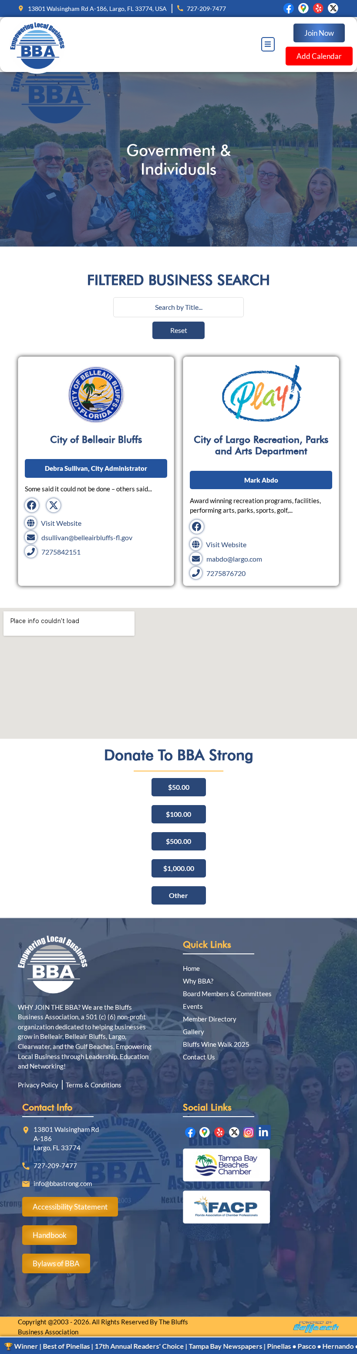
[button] (268, 44)
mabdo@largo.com (234, 559)
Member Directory (209, 1019)
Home (191, 968)
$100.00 (178, 814)
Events (193, 1006)
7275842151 (61, 552)
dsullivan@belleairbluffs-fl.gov (86, 537)
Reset (178, 330)
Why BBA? (198, 981)
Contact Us (199, 1057)
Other (178, 895)
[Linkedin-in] (263, 1132)
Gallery (193, 1031)
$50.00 (178, 787)
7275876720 (226, 573)
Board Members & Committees (227, 994)
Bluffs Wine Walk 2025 (216, 1044)
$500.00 (178, 841)
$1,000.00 (178, 868)
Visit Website (61, 523)
